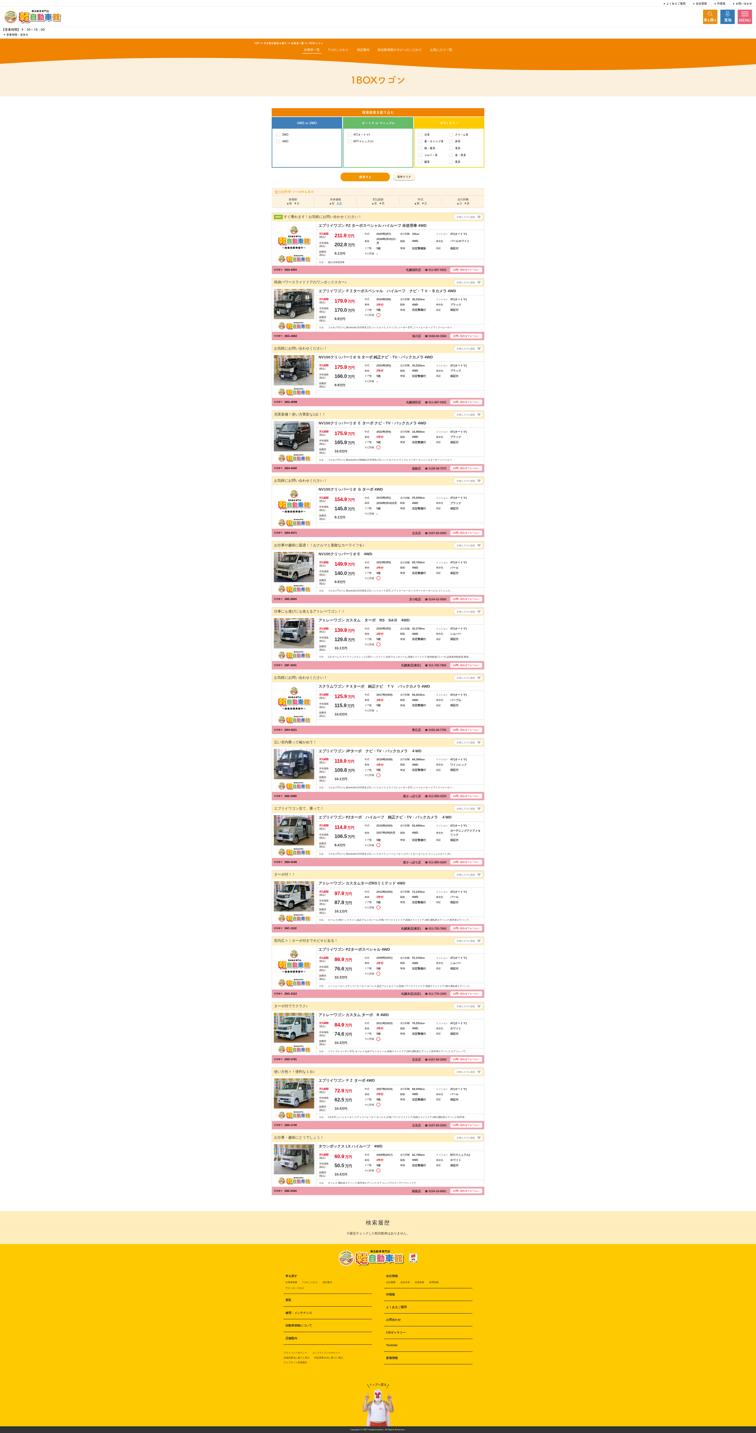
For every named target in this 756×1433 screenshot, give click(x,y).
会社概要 (391, 1282)
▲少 (459, 203)
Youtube (391, 1345)
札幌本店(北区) (411, 993)
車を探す (291, 1276)
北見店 (416, 533)
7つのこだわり (338, 49)
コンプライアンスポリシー (326, 1352)
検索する (365, 177)
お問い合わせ (744, 3)
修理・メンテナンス (298, 1312)
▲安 (331, 203)
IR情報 (721, 3)
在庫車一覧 (312, 49)
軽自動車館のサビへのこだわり (400, 49)
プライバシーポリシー (295, 1352)
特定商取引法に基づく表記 (328, 1357)
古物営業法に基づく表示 (296, 1357)
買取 (288, 1300)
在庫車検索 (291, 1282)
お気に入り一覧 (441, 49)
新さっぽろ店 (412, 796)
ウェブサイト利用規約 (295, 1362)
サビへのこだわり (294, 1288)
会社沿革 (405, 1282)
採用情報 (434, 1282)
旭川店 (416, 336)
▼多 (467, 203)
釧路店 (416, 1191)
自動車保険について (298, 1325)
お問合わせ (393, 1319)
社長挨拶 (419, 1282)
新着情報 (392, 1358)
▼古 (296, 203)
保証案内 (363, 49)
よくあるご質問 (676, 3)
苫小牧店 (415, 599)
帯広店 (416, 729)
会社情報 (701, 3)
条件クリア (404, 177)
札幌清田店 (413, 269)
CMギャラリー (396, 1332)
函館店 (416, 468)
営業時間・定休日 (17, 34)
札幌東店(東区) (411, 665)
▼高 (339, 203)
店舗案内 (291, 1338)
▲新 (289, 203)
